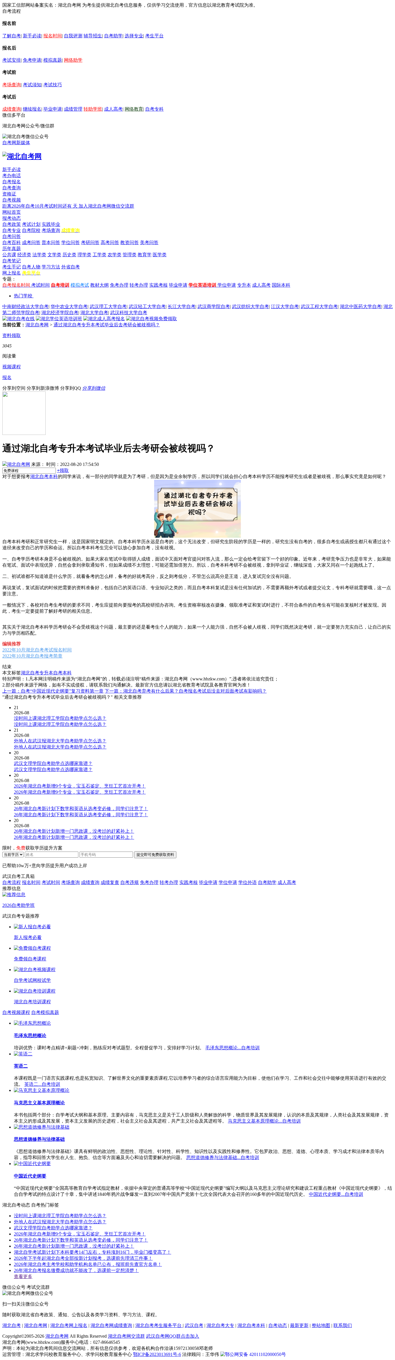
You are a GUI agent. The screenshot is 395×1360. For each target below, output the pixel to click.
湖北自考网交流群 (126, 1336)
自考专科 (154, 109)
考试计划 (31, 224)
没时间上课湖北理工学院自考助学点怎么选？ (60, 1215)
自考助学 (113, 35)
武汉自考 (194, 1325)
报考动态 (11, 218)
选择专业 (134, 35)
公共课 (9, 254)
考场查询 (11, 84)
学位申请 (226, 285)
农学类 (114, 254)
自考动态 (277, 1325)
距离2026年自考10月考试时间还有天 (40, 206)
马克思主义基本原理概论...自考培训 (264, 1121)
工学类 (99, 254)
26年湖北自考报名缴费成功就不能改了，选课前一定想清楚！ (76, 1270)
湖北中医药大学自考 (360, 306)
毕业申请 (52, 109)
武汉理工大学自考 (108, 306)
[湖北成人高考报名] (104, 318)
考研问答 (90, 242)
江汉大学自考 (285, 306)
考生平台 (154, 35)
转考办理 (139, 285)
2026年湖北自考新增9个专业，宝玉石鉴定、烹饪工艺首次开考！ (80, 1233)
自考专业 (11, 230)
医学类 (160, 254)
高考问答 (110, 242)
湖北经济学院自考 (59, 312)
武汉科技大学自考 (128, 312)
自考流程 (11, 882)
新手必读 (32, 35)
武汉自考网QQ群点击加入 (172, 1336)
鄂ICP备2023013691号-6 (157, 1354)
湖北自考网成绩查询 (111, 1325)
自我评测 (73, 35)
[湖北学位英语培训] (59, 318)
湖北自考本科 (44, 476)
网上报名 (11, 272)
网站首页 (11, 212)
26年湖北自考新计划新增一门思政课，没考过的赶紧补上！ (74, 1246)
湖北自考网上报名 (68, 1325)
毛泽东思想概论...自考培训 (232, 1047)
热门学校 (23, 295)
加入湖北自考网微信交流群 (106, 206)
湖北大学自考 (94, 312)
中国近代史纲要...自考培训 (336, 1194)
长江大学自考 (181, 306)
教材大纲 (99, 285)
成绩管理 (73, 109)
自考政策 (11, 224)
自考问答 (11, 236)
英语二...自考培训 (42, 1084)
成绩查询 (11, 109)
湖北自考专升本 (37, 672)
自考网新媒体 (16, 142)
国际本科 (281, 285)
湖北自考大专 (220, 1325)
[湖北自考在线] (18, 318)
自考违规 (129, 882)
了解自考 (11, 35)
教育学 (145, 254)
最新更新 (299, 1325)
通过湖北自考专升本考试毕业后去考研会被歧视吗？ (106, 324)
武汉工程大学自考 (319, 306)
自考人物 (31, 266)
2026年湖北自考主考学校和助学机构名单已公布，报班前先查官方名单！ (88, 1264)
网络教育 (134, 109)
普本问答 (51, 242)
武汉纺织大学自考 (250, 306)
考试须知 (32, 84)
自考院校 (31, 230)
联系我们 (342, 1325)
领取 (63, 470)
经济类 (24, 254)
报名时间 (52, 35)
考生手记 (11, 266)
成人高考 (113, 109)
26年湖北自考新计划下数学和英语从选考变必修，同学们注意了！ (81, 1240)
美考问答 (149, 242)
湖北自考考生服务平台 (159, 1325)
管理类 (129, 254)
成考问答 (31, 242)
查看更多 (23, 1276)
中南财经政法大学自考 (25, 306)
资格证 (9, 193)
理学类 (84, 254)
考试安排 (11, 60)
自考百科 (11, 242)
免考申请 (32, 60)
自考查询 (11, 187)
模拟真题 (52, 60)
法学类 (39, 254)
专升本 (244, 285)
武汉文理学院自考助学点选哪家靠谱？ (53, 1227)
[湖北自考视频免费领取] (151, 318)
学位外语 (247, 882)
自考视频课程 (16, 1012)
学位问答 (70, 242)
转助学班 (93, 109)
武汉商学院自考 (214, 306)
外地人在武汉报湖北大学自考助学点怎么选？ (60, 1221)
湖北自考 (11, 1325)
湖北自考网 (37, 324)
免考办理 (119, 285)
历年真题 (11, 248)
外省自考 (70, 266)
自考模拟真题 (45, 1012)
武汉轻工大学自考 (147, 306)
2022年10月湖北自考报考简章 (32, 656)
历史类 (69, 254)
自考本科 (62, 672)
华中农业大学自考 (69, 306)
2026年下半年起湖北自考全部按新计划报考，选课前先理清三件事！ (83, 1258)
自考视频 (11, 199)
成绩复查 (110, 882)
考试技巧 (52, 84)
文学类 (54, 254)
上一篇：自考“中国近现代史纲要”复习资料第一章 (53, 691)
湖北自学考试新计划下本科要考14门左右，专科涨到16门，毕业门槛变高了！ (92, 1252)
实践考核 (158, 285)
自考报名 (11, 181)
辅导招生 (93, 35)
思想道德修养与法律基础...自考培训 (222, 1157)
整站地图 (321, 1325)
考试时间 (40, 285)
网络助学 (73, 60)
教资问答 (129, 242)
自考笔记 (11, 260)
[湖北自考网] (22, 156)
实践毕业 (51, 224)
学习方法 (51, 266)
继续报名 (32, 109)
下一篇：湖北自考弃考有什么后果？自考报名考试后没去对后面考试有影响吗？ (186, 691)
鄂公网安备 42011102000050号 (255, 1354)
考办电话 (11, 175)
